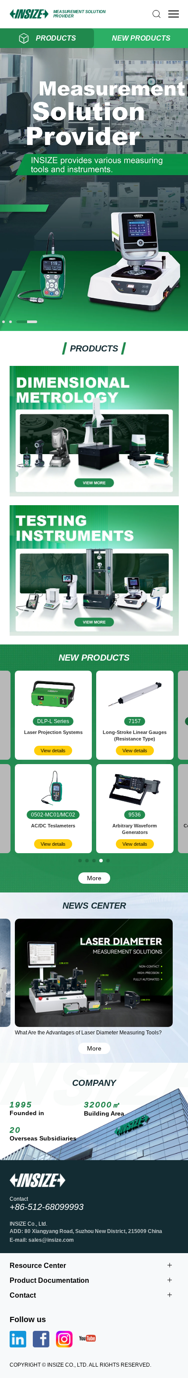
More (94, 878)
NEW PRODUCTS (141, 38)
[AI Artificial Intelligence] (94, 328)
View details (53, 750)
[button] (3, 321)
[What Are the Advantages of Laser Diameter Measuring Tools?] (94, 973)
